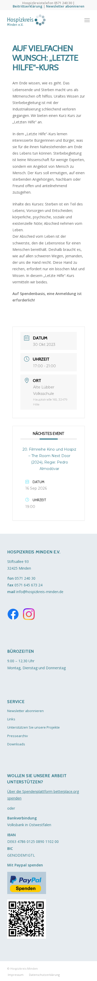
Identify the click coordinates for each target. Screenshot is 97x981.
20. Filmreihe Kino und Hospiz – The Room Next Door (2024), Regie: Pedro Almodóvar (49, 459)
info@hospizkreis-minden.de (39, 591)
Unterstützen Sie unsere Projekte (33, 727)
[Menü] (87, 20)
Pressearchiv (17, 735)
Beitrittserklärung (27, 6)
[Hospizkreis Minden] (40, 20)
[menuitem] (87, 20)
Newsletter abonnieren (65, 6)
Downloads (16, 744)
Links (11, 719)
